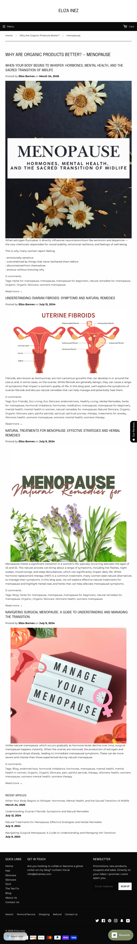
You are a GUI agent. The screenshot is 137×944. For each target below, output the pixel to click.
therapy (92, 413)
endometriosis (70, 401)
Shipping (44, 914)
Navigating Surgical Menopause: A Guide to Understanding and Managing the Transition (60, 832)
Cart (131, 26)
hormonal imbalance (39, 405)
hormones (59, 405)
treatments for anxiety (112, 413)
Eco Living (35, 401)
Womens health (15, 417)
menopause (47, 280)
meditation (74, 405)
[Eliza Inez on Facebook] (103, 921)
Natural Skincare (108, 409)
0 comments (13, 276)
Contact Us (12, 902)
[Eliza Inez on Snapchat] (122, 921)
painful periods (44, 413)
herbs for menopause (25, 280)
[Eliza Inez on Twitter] (97, 921)
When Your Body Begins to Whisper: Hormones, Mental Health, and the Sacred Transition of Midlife (67, 800)
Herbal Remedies (110, 401)
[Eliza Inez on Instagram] (116, 921)
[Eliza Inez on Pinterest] (109, 921)
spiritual (60, 413)
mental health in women (39, 409)
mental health (14, 409)
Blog (15, 595)
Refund (57, 914)
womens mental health (68, 417)
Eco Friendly (20, 401)
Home (9, 35)
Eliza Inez (68, 11)
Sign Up (125, 886)
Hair (8, 870)
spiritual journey (76, 413)
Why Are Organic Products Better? (39, 35)
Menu (10, 26)
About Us (11, 897)
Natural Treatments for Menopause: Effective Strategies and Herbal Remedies (53, 822)
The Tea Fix (12, 888)
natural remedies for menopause (110, 280)
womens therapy (94, 417)
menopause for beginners (72, 280)
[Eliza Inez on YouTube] (128, 921)
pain (31, 413)
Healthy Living (89, 401)
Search (9, 914)
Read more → (13, 291)
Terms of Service (26, 914)
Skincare (10, 875)
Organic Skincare (27, 284)
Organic (10, 284)
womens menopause (53, 284)
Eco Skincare (52, 401)
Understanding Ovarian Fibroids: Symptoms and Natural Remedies (60, 298)
